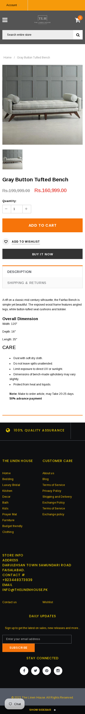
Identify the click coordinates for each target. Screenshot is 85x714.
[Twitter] (35, 671)
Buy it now (42, 254)
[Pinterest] (46, 671)
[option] (42, 105)
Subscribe (18, 647)
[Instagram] (58, 671)
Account (11, 5)
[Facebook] (24, 671)
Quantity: (9, 201)
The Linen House (33, 697)
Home (8, 57)
